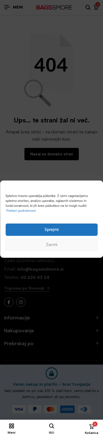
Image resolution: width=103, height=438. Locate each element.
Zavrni (51, 244)
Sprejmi (51, 229)
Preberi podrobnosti (21, 211)
